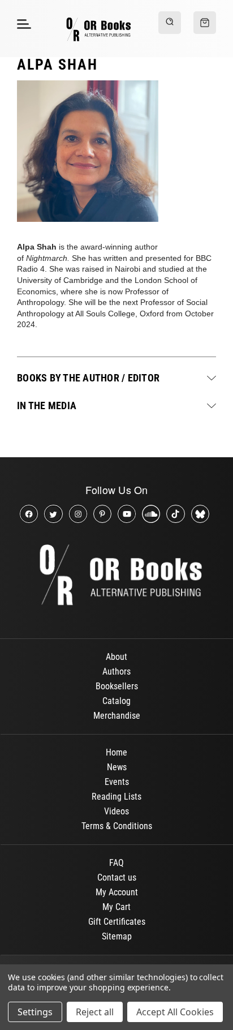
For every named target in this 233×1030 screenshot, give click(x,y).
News (117, 767)
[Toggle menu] (22, 23)
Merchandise (116, 715)
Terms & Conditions (116, 826)
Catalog (116, 701)
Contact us (116, 877)
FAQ (116, 862)
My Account (117, 892)
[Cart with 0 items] (204, 22)
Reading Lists (116, 796)
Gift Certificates (116, 921)
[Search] (169, 22)
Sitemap (117, 936)
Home (116, 752)
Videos (116, 811)
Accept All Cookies (175, 1012)
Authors (116, 671)
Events (117, 781)
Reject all (95, 1012)
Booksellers (117, 686)
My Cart (116, 907)
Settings (35, 1012)
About (116, 656)
